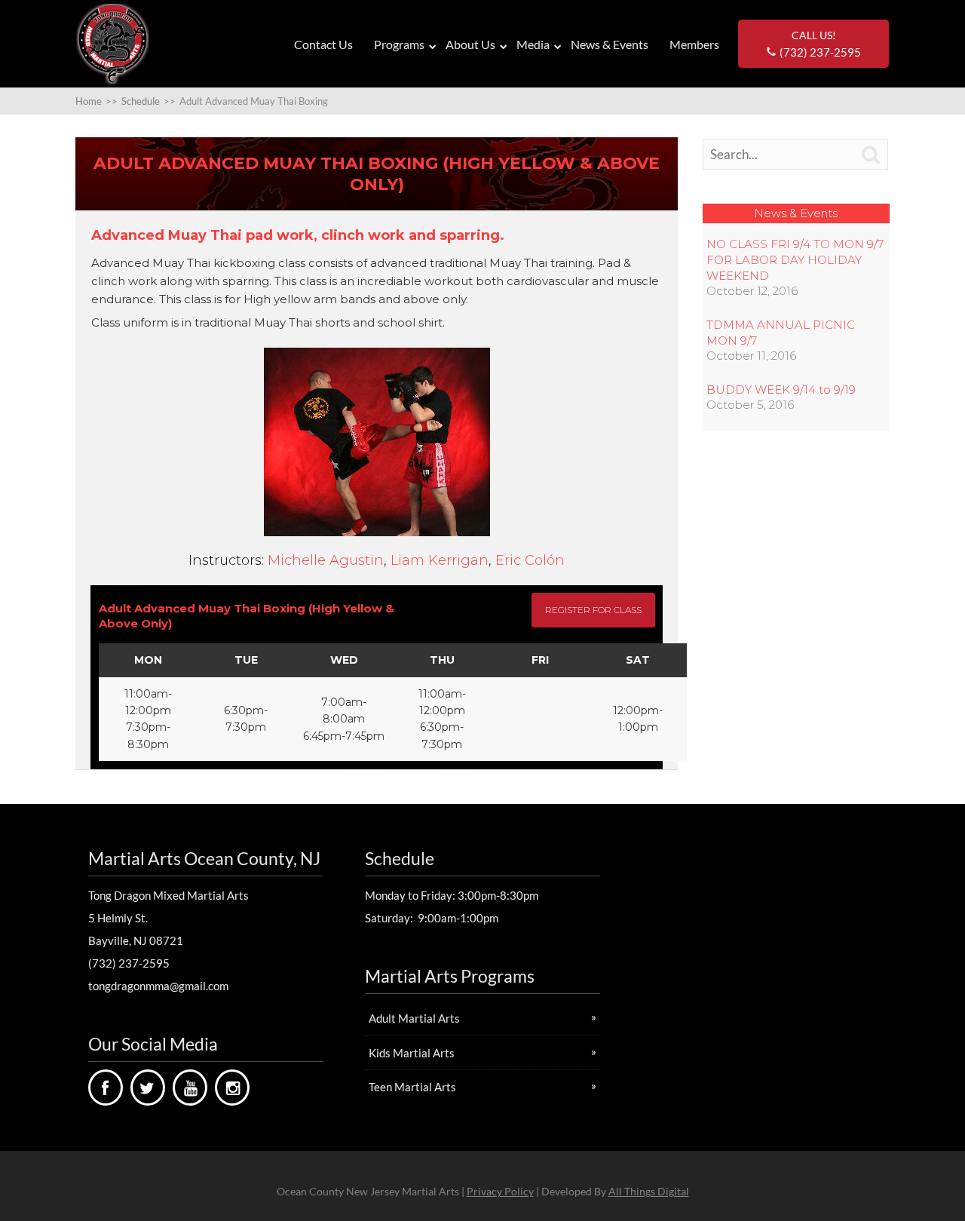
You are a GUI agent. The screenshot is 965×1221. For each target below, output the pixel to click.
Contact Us (323, 44)
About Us (470, 44)
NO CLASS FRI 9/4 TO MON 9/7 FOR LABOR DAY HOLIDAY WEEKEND (795, 260)
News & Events (609, 44)
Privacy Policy (500, 1191)
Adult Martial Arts (414, 1018)
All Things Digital (648, 1191)
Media (533, 44)
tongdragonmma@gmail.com (158, 985)
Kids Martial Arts (412, 1053)
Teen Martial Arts (412, 1087)
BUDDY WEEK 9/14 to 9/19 (781, 389)
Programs (399, 44)
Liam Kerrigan (440, 560)
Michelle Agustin (326, 560)
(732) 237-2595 (129, 963)
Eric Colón (530, 560)
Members (694, 44)
